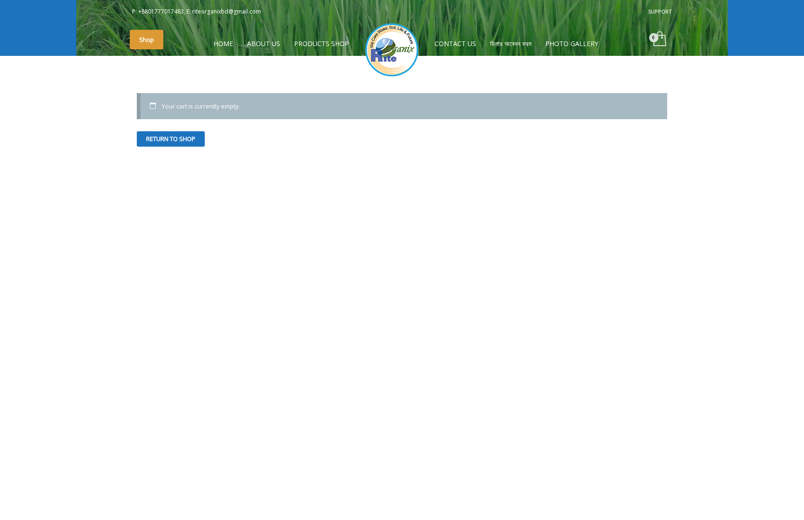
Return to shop (170, 139)
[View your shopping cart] (659, 39)
